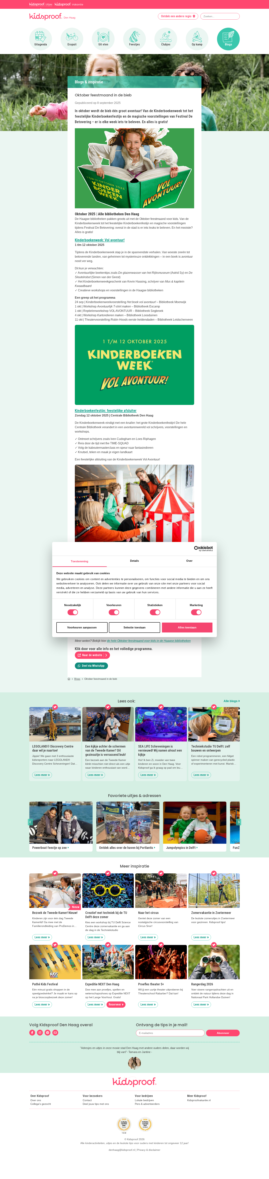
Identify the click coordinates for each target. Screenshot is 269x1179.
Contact (87, 1105)
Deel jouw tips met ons (96, 1109)
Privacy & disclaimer (148, 1154)
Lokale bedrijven (144, 1105)
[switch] (114, 612)
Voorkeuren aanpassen (82, 627)
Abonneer (223, 1037)
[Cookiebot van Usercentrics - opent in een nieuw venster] (197, 548)
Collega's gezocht (40, 1109)
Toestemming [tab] (79, 561)
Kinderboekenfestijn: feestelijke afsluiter (106, 410)
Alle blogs (231, 701)
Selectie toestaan (135, 627)
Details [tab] (134, 560)
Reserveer (115, 1009)
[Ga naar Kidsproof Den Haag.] (69, 679)
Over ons (35, 1105)
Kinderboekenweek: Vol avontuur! (100, 240)
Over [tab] (189, 560)
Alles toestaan (187, 627)
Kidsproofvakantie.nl (199, 1105)
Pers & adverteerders (147, 1109)
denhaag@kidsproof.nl (122, 1154)
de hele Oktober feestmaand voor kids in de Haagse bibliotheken (149, 640)
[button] (30, 824)
